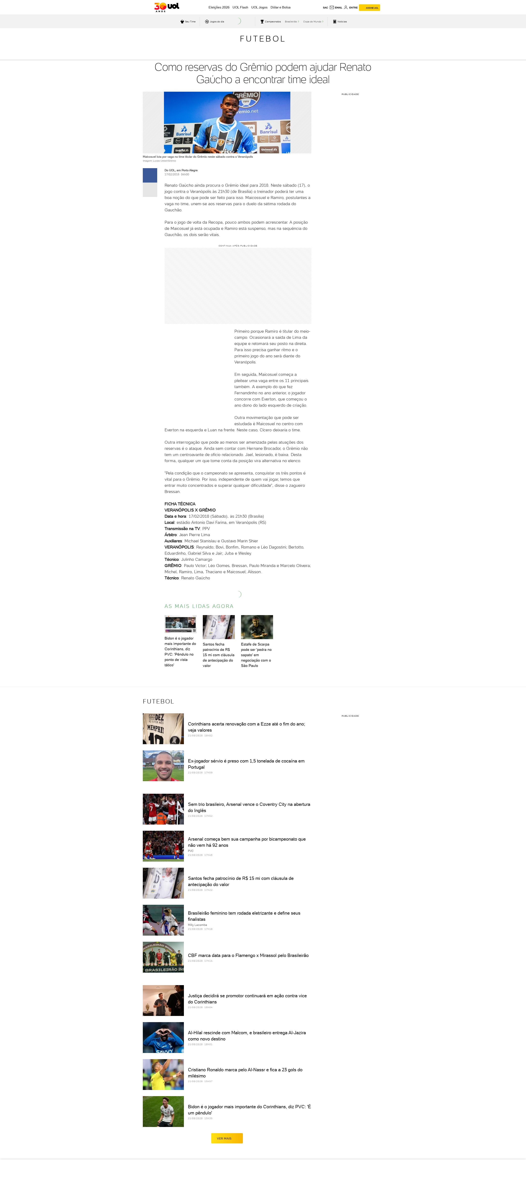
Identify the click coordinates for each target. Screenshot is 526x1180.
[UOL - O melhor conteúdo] (167, 7)
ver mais (224, 1138)
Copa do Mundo (312, 21)
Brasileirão (291, 21)
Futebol (263, 39)
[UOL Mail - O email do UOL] (335, 7)
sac (325, 7)
